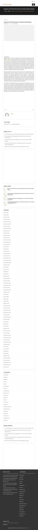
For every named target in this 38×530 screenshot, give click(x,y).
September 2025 (8, 228)
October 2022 (7, 287)
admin (10, 23)
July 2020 (6, 346)
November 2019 (8, 364)
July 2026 (6, 212)
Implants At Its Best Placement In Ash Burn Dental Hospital (17, 22)
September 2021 (8, 317)
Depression (7, 393)
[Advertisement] (20, 48)
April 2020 (7, 353)
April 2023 (7, 273)
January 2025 (7, 237)
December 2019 (8, 362)
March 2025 (7, 233)
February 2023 (7, 278)
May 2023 (6, 271)
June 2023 (7, 269)
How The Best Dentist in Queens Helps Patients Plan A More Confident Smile (19, 134)
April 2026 (7, 214)
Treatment (7, 415)
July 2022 (6, 294)
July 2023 (6, 267)
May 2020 (6, 351)
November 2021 (8, 312)
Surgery (6, 411)
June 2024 (7, 246)
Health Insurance (8, 406)
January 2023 (7, 280)
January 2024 (7, 255)
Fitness (6, 397)
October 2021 (7, 314)
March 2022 (7, 303)
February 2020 (7, 357)
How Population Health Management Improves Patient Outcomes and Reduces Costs (18, 137)
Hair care (6, 402)
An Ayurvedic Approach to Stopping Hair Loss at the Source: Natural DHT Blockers (18, 140)
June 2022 (7, 296)
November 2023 (8, 260)
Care (6, 381)
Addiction (6, 374)
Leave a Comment (15, 23)
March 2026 (7, 217)
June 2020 (7, 348)
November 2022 (8, 285)
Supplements (23, 505)
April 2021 (7, 326)
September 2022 (8, 289)
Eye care (6, 395)
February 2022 (7, 305)
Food (6, 399)
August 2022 (7, 292)
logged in (10, 124)
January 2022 (7, 308)
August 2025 (7, 230)
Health (5, 19)
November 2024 (8, 242)
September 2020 (8, 342)
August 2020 (7, 344)
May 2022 (6, 298)
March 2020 (7, 355)
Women (6, 420)
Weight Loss (7, 418)
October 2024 (7, 244)
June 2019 (7, 367)
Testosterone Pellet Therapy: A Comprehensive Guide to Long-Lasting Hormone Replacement (18, 144)
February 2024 (7, 253)
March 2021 (7, 328)
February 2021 (7, 330)
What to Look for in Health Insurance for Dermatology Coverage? (17, 146)
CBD (5, 384)
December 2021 (8, 310)
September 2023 (8, 262)
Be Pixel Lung (7, 5)
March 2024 (7, 251)
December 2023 (8, 258)
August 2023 (7, 264)
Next (33, 109)
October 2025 (7, 226)
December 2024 (8, 239)
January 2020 (7, 360)
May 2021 (6, 323)
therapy (6, 413)
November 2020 (8, 337)
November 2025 (8, 224)
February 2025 (7, 235)
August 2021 (7, 319)
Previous (5, 109)
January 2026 (7, 219)
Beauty (6, 377)
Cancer (6, 379)
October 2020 (7, 339)
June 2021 (7, 321)
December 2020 (8, 335)
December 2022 (8, 283)
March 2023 (7, 276)
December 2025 (8, 221)
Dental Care (7, 390)
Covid (6, 388)
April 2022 (7, 301)
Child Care (7, 386)
